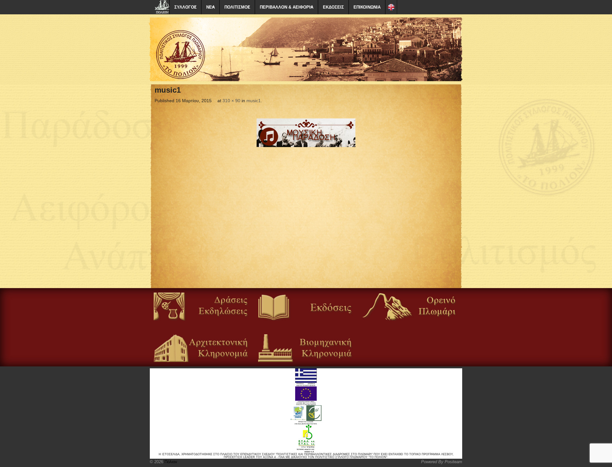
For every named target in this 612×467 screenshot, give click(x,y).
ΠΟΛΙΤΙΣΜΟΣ (237, 7)
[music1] (306, 132)
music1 (253, 100)
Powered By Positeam (441, 461)
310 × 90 (231, 100)
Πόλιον (170, 461)
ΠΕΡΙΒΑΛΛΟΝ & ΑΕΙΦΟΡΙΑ (286, 7)
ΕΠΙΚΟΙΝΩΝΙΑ (367, 7)
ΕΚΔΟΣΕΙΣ (333, 7)
